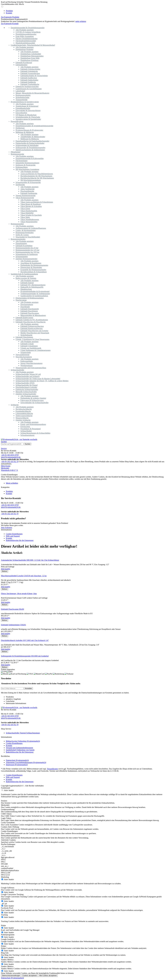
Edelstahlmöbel (21, 65)
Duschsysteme (21, 300)
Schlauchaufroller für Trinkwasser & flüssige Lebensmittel (38, 379)
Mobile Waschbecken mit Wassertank (34, 333)
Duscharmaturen (26, 304)
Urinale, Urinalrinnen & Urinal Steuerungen (32, 339)
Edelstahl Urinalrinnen (29, 346)
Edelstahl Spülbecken (28, 78)
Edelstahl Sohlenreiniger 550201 (13, 625)
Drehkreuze (20, 128)
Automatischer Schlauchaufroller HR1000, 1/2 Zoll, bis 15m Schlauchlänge (30, 560)
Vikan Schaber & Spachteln (31, 215)
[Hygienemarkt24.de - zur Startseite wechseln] (19, 439)
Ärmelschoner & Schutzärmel (27, 106)
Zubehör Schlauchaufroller (26, 394)
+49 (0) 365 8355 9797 (10, 455)
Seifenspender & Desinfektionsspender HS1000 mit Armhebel (25, 656)
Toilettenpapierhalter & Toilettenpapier (35, 294)
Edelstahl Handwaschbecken (31, 328)
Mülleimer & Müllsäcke (25, 132)
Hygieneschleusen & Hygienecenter (29, 130)
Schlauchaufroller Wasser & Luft (28, 374)
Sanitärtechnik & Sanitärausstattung (24, 274)
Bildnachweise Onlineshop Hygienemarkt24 (23, 741)
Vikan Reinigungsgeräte (25, 198)
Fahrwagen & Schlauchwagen (32, 400)
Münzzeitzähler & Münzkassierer (33, 315)
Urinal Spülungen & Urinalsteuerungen (35, 350)
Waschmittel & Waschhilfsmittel (28, 237)
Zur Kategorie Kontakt (9, 24)
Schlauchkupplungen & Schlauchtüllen (35, 433)
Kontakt (9, 493)
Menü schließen (12, 483)
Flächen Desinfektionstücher (26, 39)
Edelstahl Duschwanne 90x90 (12, 609)
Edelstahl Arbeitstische (29, 71)
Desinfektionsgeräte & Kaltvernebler (30, 158)
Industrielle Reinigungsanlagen (27, 163)
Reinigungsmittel (17, 224)
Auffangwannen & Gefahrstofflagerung (31, 228)
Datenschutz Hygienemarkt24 (17, 760)
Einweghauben (21, 113)
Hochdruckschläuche (24, 409)
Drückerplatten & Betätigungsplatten (30, 298)
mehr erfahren (80, 21)
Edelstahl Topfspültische (29, 84)
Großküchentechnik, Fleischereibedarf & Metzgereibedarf (33, 45)
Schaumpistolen (22, 257)
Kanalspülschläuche (23, 411)
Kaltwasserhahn (26, 361)
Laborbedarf (20, 91)
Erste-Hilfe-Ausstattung (25, 36)
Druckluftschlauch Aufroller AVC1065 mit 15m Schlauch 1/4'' (25, 640)
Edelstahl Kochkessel (24, 63)
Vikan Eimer (25, 209)
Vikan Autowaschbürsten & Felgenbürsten (36, 202)
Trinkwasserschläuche (24, 416)
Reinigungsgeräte (17, 154)
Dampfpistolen (21, 243)
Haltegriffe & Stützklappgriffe (31, 287)
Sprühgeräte (20, 185)
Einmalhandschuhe (23, 108)
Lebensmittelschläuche (24, 413)
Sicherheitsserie (26, 335)
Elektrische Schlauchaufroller (27, 389)
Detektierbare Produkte (24, 49)
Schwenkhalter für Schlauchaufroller (34, 403)
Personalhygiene (17, 121)
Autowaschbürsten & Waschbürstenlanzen (36, 174)
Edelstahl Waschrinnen (24, 337)
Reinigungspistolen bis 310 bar (27, 252)
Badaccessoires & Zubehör (26, 278)
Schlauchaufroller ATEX (25, 383)
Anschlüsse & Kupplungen (30, 263)
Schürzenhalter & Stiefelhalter (27, 145)
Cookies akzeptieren (29, 975)
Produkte (9, 491)
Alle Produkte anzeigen (25, 30)
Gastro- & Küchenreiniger (26, 230)
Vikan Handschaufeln (28, 211)
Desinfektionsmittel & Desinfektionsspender (27, 28)
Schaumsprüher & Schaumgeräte (28, 182)
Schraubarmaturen (27, 435)
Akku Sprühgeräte (27, 189)
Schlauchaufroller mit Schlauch (27, 376)
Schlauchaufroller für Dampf (27, 385)
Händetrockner (26, 289)
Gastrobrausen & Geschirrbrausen (29, 89)
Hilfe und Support (13, 536)
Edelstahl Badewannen (24, 318)
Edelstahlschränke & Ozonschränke (34, 76)
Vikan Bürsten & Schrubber (31, 206)
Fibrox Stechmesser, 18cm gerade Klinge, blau (19, 594)
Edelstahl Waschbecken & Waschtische (31, 322)
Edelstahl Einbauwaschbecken (32, 326)
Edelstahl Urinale (27, 344)
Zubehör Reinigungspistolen (26, 259)
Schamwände (25, 352)
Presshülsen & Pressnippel (30, 429)
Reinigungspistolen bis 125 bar (27, 250)
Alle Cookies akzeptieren (48, 975)
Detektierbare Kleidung (29, 60)
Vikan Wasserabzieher (28, 222)
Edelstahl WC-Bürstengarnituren (32, 285)
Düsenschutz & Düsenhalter (31, 267)
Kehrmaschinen (22, 167)
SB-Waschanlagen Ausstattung (27, 169)
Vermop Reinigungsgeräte (25, 195)
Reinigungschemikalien (25, 233)
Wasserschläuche (22, 418)
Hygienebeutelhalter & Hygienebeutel (34, 291)
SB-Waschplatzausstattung (30, 180)
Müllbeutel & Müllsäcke (29, 139)
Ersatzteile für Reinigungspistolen (33, 270)
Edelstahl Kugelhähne (24, 246)
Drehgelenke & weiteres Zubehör (33, 398)
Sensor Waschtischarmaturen (31, 363)
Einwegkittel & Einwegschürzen (28, 110)
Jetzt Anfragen (6, 528)
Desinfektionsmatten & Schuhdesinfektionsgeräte (34, 126)
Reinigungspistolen (18, 239)
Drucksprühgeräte (27, 191)
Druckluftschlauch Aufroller (26, 387)
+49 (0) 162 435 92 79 (9, 462)
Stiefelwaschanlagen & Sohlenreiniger (30, 150)
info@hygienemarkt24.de (11, 457)
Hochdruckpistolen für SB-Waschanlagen (36, 176)
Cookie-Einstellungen (14, 534)
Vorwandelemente (22, 355)
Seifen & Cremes (22, 235)
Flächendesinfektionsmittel (26, 41)
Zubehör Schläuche (23, 420)
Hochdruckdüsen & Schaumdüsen (33, 272)
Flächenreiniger (21, 161)
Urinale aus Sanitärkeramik (30, 348)
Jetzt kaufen (5, 569)
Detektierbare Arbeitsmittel (30, 54)
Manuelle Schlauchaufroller (26, 392)
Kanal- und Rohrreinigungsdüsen (33, 424)
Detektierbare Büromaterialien (32, 56)
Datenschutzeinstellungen (11, 975)
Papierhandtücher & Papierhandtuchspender (32, 141)
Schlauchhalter (26, 431)
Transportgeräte (21, 100)
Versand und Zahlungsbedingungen (19, 748)
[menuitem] (85, 11)
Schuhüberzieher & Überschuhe (28, 117)
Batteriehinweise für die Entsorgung (19, 540)
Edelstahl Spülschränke (29, 80)
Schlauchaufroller (17, 370)
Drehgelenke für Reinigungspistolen (34, 265)
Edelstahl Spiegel (27, 283)
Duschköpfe (25, 307)
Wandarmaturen (26, 365)
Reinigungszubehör (23, 95)
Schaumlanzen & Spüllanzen (27, 254)
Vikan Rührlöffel (26, 213)
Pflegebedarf (15, 152)
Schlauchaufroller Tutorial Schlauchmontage (23, 733)
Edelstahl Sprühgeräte (28, 193)
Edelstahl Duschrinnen (29, 311)
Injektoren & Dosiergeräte (25, 165)
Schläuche (15, 405)
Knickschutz (25, 427)
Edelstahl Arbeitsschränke (30, 69)
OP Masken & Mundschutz (26, 115)
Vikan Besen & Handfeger (30, 204)
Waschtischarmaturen (24, 357)
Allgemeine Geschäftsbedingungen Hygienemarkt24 (26, 762)
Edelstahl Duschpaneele (29, 309)
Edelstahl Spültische (28, 82)
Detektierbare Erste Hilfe (29, 58)
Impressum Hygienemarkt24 (17, 765)
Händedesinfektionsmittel (25, 43)
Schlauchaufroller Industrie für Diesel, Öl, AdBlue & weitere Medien (42, 381)
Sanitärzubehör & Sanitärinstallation (34, 296)
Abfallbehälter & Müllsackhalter (32, 137)
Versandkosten (52, 769)
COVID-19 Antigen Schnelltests (28, 32)
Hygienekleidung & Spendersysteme (25, 102)
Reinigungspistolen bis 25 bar (27, 248)
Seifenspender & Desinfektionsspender (30, 148)
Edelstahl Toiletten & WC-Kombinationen (32, 320)
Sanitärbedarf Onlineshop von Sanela (20, 750)
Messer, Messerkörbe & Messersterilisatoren (32, 93)
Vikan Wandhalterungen (29, 219)
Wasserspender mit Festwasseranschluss (31, 368)
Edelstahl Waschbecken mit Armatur (34, 331)
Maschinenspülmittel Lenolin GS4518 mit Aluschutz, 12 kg (24, 576)
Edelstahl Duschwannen (29, 313)
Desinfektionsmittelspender (26, 34)
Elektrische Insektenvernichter (27, 86)
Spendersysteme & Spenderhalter (28, 119)
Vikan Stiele (25, 217)
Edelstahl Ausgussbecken (30, 73)
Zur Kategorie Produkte (10, 17)
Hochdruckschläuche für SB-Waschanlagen (37, 178)
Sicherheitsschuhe (22, 97)
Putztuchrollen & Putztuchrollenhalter (30, 143)
